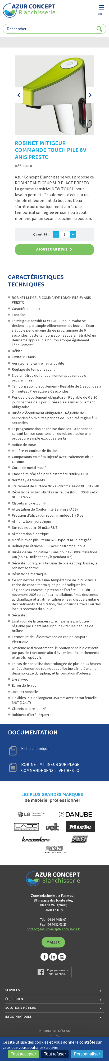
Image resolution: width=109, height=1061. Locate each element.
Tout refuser (55, 1054)
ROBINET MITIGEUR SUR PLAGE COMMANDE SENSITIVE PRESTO (50, 767)
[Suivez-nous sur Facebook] (44, 957)
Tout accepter (23, 1054)
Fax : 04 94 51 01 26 (53, 924)
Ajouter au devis (51, 249)
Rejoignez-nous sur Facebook (57, 972)
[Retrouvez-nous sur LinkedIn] (53, 957)
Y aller (53, 942)
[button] (19, 95)
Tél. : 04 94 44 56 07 (53, 919)
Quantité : (41, 234)
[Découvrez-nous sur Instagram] (62, 957)
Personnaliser (87, 1054)
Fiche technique (35, 748)
